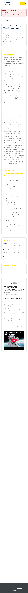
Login (17, 3)
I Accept (14, 590)
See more (12, 329)
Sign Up (22, 3)
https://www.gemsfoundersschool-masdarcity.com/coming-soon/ (13, 298)
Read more (19, 588)
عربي (26, 3)
